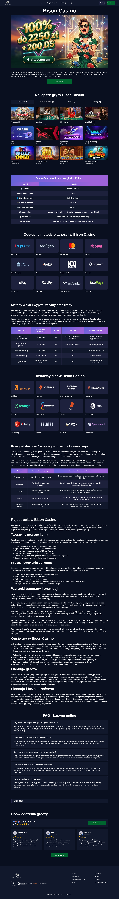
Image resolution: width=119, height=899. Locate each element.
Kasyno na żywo (45, 102)
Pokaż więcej (59, 855)
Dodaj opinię (97, 823)
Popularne (21, 102)
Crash (70, 102)
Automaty (95, 102)
